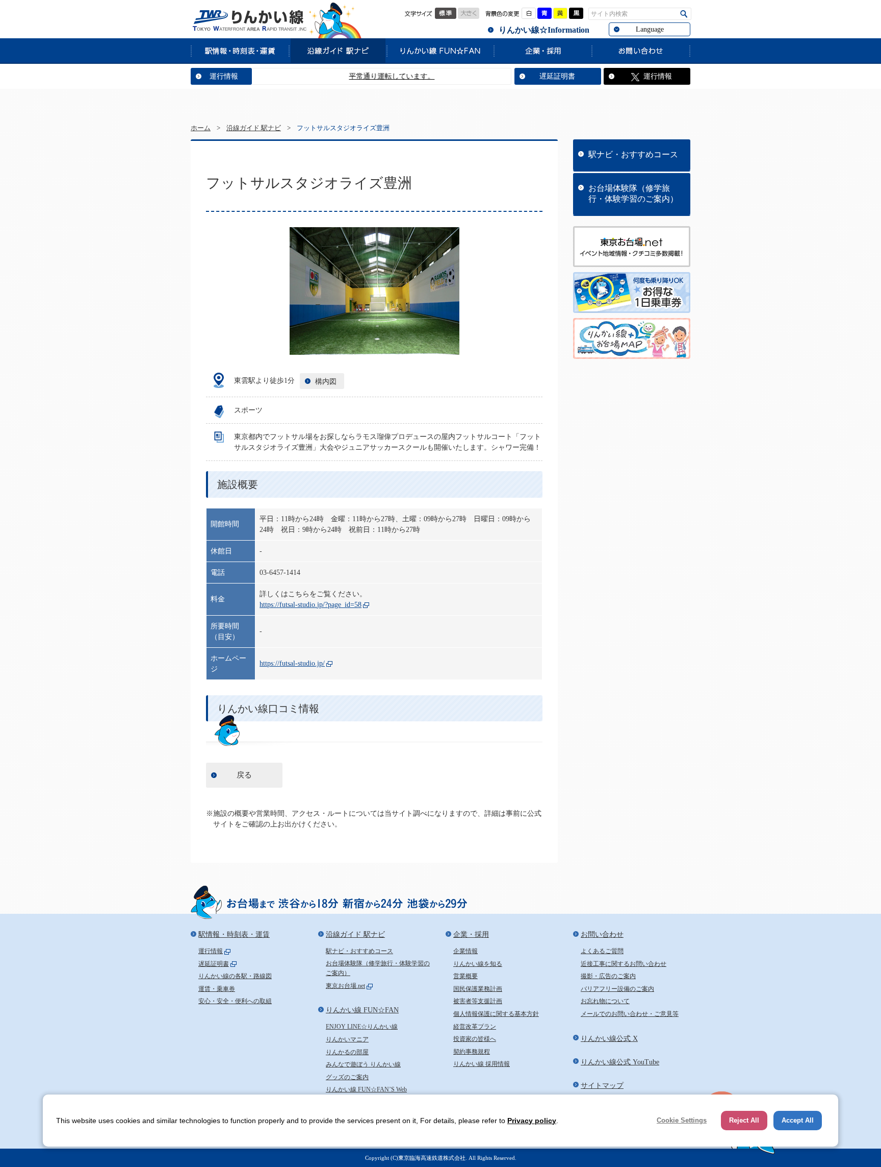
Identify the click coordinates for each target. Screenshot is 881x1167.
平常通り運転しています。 (369, 76)
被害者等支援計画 (477, 1001)
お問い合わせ (640, 50)
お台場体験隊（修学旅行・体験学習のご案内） (633, 193)
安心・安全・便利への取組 (235, 1001)
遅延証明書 (557, 76)
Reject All (744, 1120)
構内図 (325, 381)
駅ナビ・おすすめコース (633, 154)
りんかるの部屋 (347, 1052)
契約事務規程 (471, 1051)
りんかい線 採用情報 (481, 1063)
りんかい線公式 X (609, 1038)
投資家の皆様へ (474, 1038)
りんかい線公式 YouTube (620, 1062)
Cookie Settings (682, 1120)
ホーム (201, 128)
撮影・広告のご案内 (608, 976)
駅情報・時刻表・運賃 (240, 50)
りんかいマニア (347, 1039)
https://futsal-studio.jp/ (292, 663)
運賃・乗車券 (216, 988)
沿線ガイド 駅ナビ (337, 50)
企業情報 (465, 951)
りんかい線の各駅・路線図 (235, 976)
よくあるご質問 (602, 951)
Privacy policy (531, 1120)
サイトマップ (602, 1085)
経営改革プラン (474, 1026)
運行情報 (224, 76)
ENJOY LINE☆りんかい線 (362, 1026)
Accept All (798, 1120)
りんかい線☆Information (544, 30)
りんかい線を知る (477, 963)
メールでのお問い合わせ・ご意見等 (630, 1013)
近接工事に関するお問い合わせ (623, 963)
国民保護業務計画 (477, 988)
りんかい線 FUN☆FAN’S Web (366, 1089)
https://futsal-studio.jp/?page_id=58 (310, 605)
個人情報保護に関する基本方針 (496, 1013)
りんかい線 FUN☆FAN (440, 50)
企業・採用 (542, 50)
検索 (684, 14)
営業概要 (465, 976)
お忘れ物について (605, 1001)
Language (650, 29)
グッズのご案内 (347, 1077)
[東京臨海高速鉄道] (249, 20)
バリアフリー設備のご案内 (617, 988)
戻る (244, 775)
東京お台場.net (345, 985)
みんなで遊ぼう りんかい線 (363, 1064)
